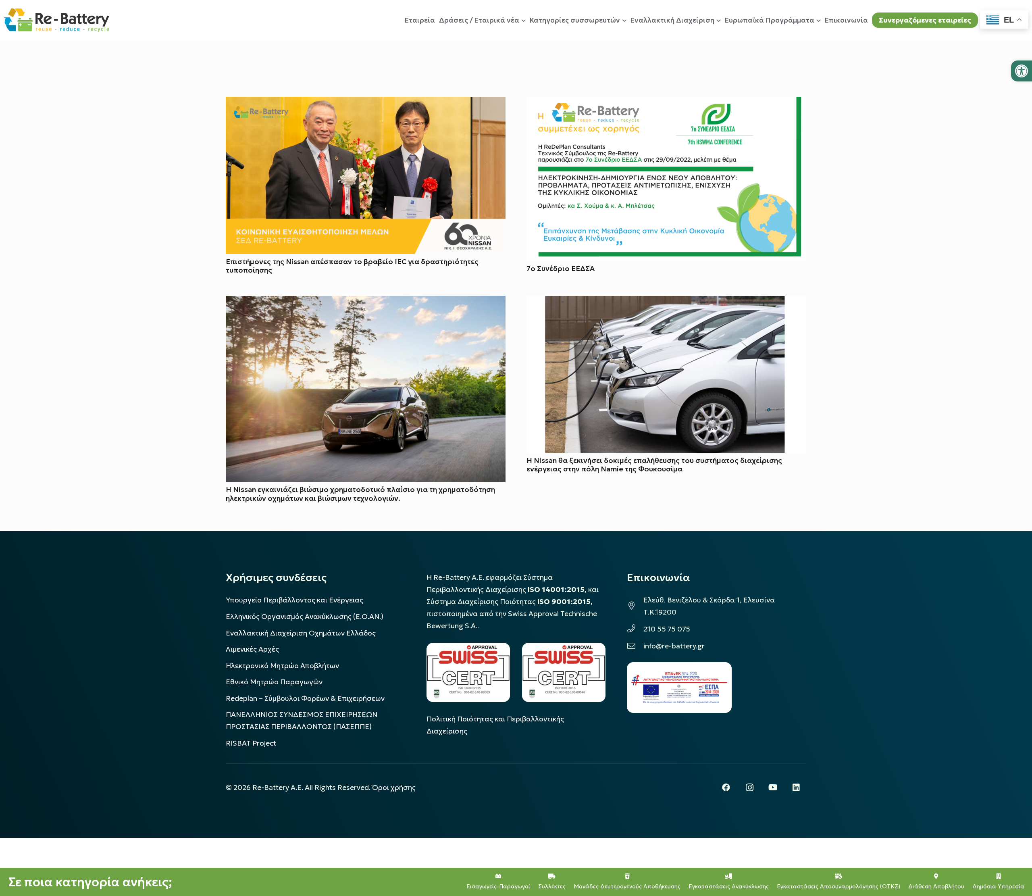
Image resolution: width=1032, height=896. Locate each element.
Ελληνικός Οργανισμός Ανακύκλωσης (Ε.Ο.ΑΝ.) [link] (304, 616)
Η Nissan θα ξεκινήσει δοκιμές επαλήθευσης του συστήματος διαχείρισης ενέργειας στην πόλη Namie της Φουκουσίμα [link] (654, 464)
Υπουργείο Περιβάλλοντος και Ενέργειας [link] (294, 600)
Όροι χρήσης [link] (394, 787)
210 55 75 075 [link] (666, 629)
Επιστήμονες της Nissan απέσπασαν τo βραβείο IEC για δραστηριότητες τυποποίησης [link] (352, 266)
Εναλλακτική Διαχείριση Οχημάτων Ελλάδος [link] (301, 633)
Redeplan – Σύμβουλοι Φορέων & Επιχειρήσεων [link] (305, 698)
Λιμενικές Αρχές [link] (252, 649)
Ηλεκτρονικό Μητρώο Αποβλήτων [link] (282, 665)
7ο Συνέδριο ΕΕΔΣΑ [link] (560, 268)
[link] (1021, 70)
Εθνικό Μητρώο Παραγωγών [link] (274, 681)
